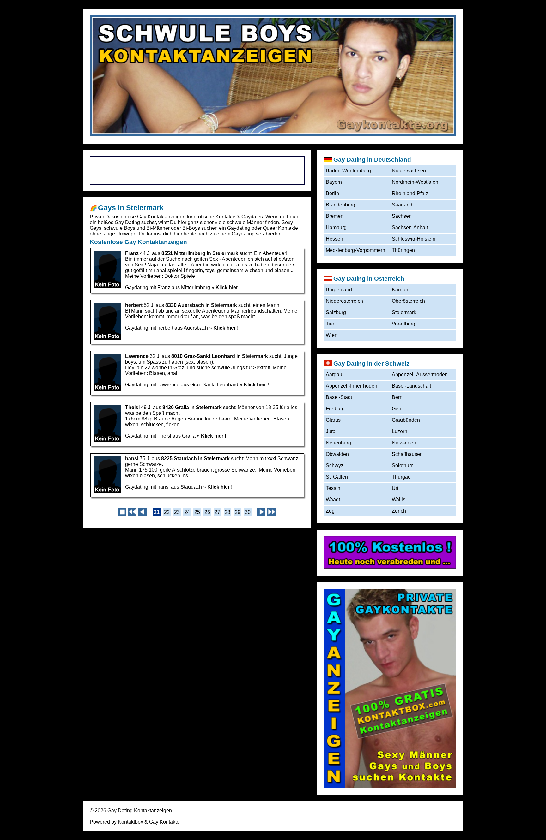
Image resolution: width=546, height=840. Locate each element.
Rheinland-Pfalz (410, 193)
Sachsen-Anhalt (410, 227)
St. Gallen (337, 477)
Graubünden (406, 420)
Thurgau (401, 477)
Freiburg (335, 408)
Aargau (334, 374)
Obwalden (337, 454)
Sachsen (402, 216)
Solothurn (403, 465)
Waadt (333, 499)
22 (167, 512)
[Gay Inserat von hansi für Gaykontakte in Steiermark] (107, 492)
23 (177, 512)
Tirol (331, 323)
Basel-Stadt (339, 397)
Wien (331, 335)
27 (217, 512)
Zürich (399, 511)
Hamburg (336, 227)
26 (207, 512)
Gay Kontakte (164, 822)
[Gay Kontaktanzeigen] (390, 786)
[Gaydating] (390, 566)
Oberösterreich (408, 301)
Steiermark (404, 312)
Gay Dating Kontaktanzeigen (139, 810)
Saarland (402, 204)
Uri (395, 488)
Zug (330, 511)
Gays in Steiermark (131, 208)
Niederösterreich (344, 301)
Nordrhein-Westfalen (415, 182)
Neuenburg (338, 442)
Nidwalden (404, 442)
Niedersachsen (409, 170)
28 (227, 512)
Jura (331, 431)
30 (248, 512)
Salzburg (336, 312)
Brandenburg (340, 204)
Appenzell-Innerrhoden (351, 386)
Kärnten (401, 289)
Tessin (333, 488)
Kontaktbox (130, 822)
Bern (397, 397)
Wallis (398, 499)
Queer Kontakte (280, 228)
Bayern (334, 182)
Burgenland (339, 289)
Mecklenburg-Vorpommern (355, 250)
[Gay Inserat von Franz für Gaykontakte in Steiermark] (107, 286)
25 (197, 512)
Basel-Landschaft (411, 386)
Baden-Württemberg (348, 170)
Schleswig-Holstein (413, 238)
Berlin (332, 193)
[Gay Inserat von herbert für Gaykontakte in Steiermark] (107, 338)
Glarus (333, 420)
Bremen (334, 216)
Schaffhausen (407, 454)
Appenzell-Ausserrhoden (420, 374)
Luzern (399, 431)
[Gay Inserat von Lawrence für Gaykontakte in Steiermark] (107, 389)
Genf (397, 408)
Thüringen (403, 250)
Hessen (334, 238)
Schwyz (334, 465)
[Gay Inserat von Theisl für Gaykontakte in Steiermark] (107, 441)
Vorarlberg (403, 323)
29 (237, 512)
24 (187, 512)
